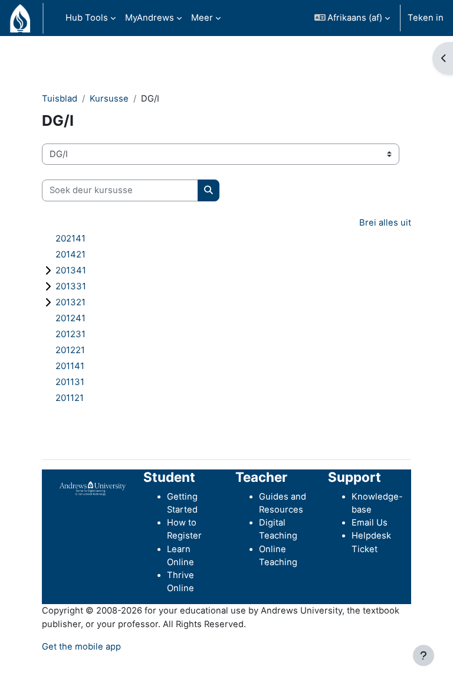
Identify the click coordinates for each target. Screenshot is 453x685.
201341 (70, 270)
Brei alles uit (385, 222)
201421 (70, 254)
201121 (69, 397)
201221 (70, 349)
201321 (70, 302)
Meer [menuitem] (202, 17)
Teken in (426, 17)
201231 (70, 334)
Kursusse (109, 98)
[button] (352, 18)
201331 (70, 286)
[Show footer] (423, 655)
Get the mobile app (81, 646)
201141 (69, 365)
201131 (69, 381)
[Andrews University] (93, 487)
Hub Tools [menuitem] (86, 17)
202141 (70, 238)
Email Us (370, 522)
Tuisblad (59, 98)
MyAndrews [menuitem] (149, 17)
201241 (70, 318)
